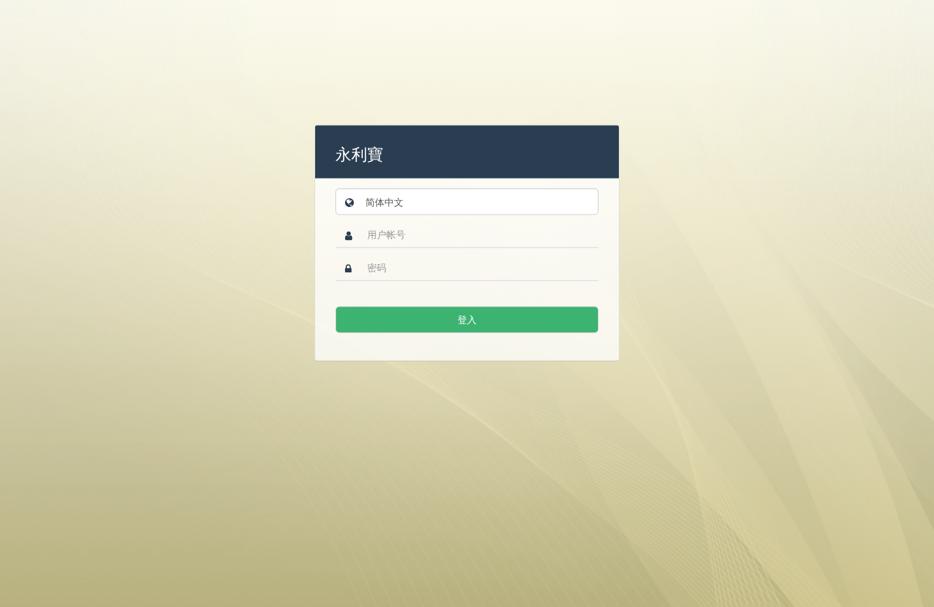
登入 (467, 320)
